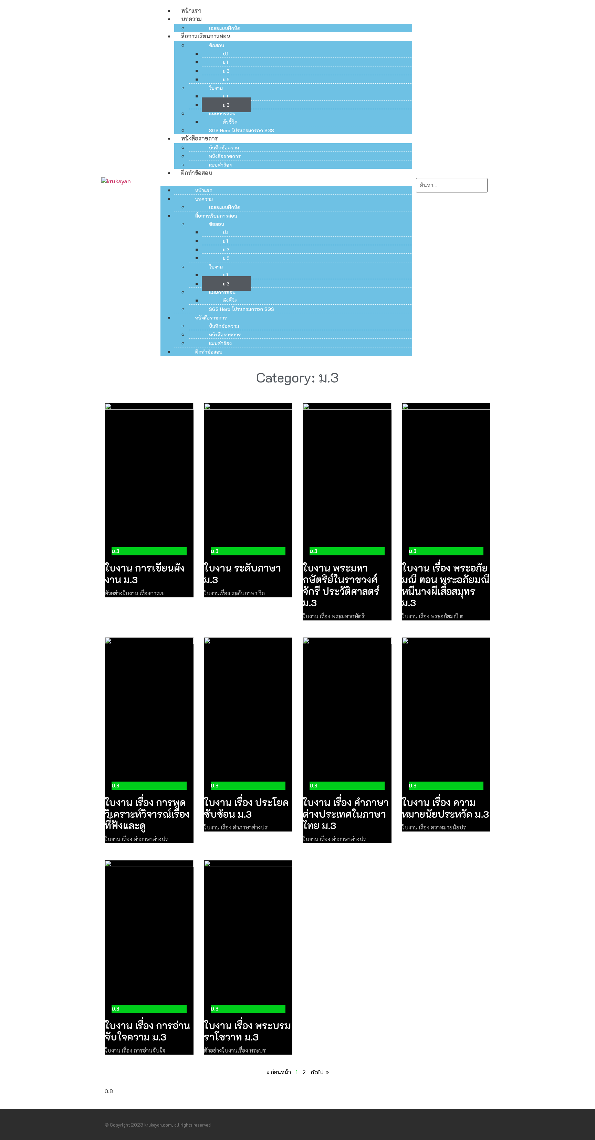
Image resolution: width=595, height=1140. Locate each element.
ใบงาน (216, 88)
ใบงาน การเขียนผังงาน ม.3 (145, 574)
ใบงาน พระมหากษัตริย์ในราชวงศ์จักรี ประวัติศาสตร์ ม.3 (341, 585)
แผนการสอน (222, 113)
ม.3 (226, 70)
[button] (286, 181)
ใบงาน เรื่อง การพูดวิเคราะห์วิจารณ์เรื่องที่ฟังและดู (147, 814)
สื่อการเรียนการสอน (205, 36)
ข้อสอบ (216, 45)
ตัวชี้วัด (230, 121)
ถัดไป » (320, 1072)
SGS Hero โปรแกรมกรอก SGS (241, 130)
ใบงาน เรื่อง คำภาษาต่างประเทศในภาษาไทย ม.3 (346, 814)
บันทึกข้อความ (224, 147)
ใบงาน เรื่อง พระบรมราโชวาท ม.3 (247, 1031)
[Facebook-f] (474, 1124)
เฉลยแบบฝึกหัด (224, 28)
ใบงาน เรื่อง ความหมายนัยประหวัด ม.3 (445, 808)
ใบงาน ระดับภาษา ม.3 (242, 574)
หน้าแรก (191, 10)
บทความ (191, 18)
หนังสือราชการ (199, 138)
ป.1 (225, 53)
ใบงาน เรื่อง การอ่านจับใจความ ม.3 (147, 1031)
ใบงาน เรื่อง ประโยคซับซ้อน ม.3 (246, 808)
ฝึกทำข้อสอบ (196, 172)
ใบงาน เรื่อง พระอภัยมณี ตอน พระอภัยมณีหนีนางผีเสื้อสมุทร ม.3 (445, 585)
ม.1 (225, 62)
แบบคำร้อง (220, 164)
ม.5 (226, 79)
